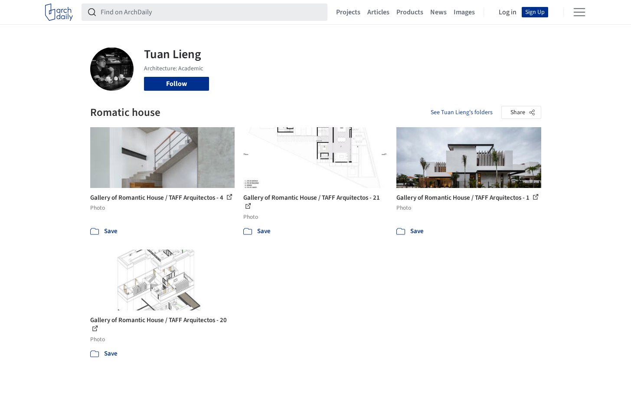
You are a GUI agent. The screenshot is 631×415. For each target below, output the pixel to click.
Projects (348, 12)
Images (464, 12)
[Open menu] (579, 12)
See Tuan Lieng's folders (462, 112)
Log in (508, 12)
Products (409, 12)
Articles (378, 12)
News (438, 12)
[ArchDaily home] (59, 12)
